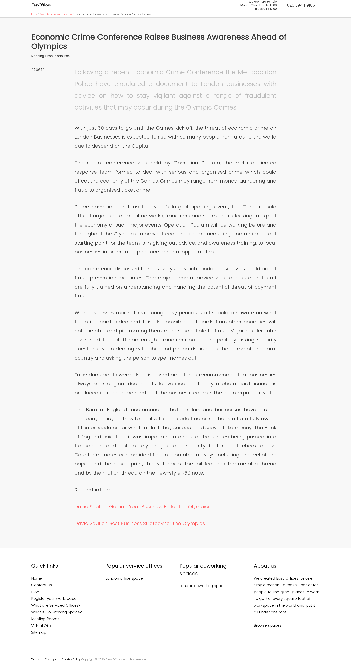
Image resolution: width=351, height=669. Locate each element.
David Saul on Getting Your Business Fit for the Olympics (143, 506)
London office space (124, 578)
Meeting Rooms (45, 618)
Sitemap (39, 632)
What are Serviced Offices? (55, 605)
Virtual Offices (43, 625)
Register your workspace (53, 598)
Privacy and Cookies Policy (62, 659)
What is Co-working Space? (56, 612)
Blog (42, 14)
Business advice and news (59, 14)
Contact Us (41, 584)
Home (34, 14)
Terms (35, 659)
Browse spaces (267, 625)
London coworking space (203, 585)
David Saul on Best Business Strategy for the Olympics (140, 523)
